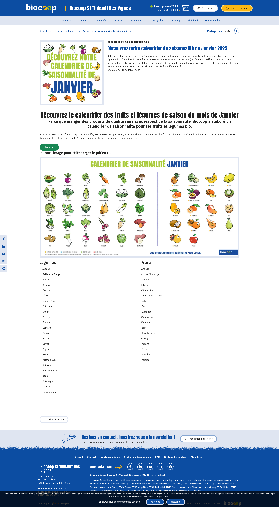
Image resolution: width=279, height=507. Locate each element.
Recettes (118, 20)
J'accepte (175, 502)
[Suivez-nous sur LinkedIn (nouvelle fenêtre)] (3, 246)
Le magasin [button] (65, 20)
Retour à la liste (55, 419)
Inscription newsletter (201, 438)
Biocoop (176, 20)
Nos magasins (212, 20)
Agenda (85, 20)
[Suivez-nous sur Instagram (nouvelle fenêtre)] (3, 260)
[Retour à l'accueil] (41, 8)
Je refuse (155, 502)
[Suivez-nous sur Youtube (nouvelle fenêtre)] (3, 253)
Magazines (159, 20)
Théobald (193, 20)
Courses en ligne (239, 8)
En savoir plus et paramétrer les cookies (119, 502)
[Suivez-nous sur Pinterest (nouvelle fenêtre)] (3, 268)
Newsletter (207, 8)
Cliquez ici (49, 147)
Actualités (101, 20)
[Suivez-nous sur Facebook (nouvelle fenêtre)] (3, 239)
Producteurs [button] (137, 20)
